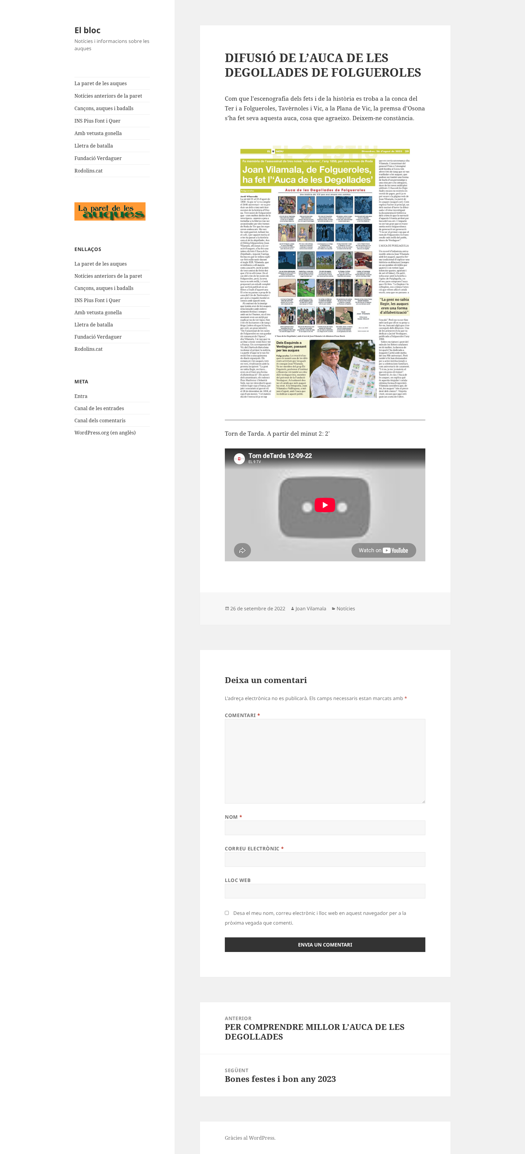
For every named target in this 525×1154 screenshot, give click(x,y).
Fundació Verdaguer (98, 158)
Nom (233, 817)
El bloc (87, 30)
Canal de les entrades (99, 408)
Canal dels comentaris (99, 420)
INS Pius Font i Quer (97, 120)
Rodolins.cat (88, 170)
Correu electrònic (254, 848)
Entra (81, 396)
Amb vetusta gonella (98, 133)
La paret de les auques (100, 83)
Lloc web (238, 880)
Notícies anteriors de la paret (108, 95)
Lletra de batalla (93, 145)
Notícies (346, 608)
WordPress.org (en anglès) (105, 432)
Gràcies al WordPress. (250, 1138)
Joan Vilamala (311, 608)
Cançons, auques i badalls (103, 108)
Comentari (242, 715)
